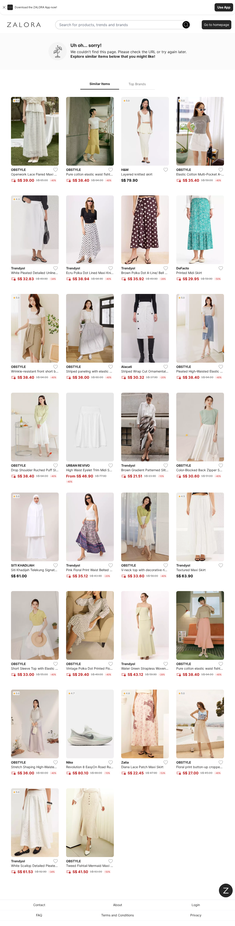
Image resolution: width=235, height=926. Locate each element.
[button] (117, 7)
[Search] (186, 24)
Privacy (195, 915)
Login (196, 905)
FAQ (39, 915)
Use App (223, 7)
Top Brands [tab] (137, 84)
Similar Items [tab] (100, 84)
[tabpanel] (117, 488)
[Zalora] (24, 24)
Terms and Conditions (117, 915)
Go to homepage (216, 25)
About (117, 905)
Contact (39, 905)
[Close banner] (4, 7)
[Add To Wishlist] (55, 169)
